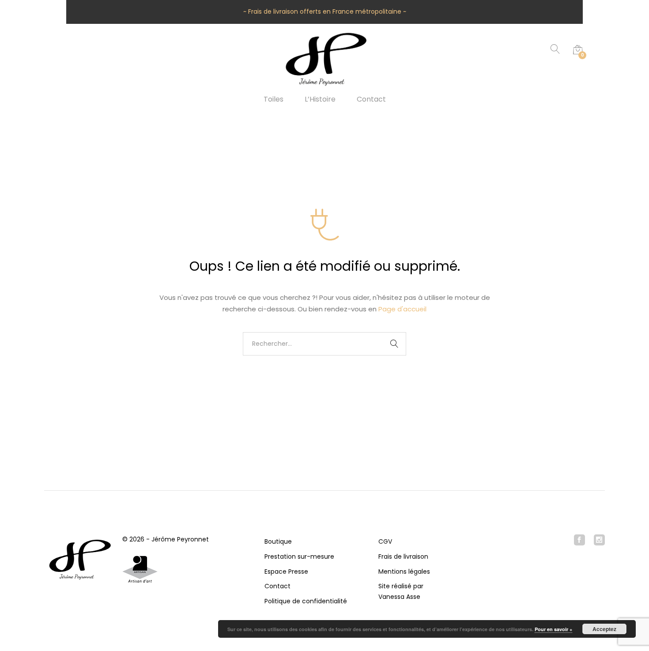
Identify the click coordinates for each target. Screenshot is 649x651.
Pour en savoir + (553, 629)
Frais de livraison (403, 556)
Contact (371, 99)
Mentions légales (404, 571)
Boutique (278, 541)
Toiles (273, 99)
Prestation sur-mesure (299, 556)
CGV (385, 541)
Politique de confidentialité (305, 601)
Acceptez (604, 629)
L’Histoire (320, 99)
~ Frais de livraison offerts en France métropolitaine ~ (324, 11)
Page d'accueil (402, 309)
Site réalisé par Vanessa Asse (400, 591)
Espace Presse (286, 571)
